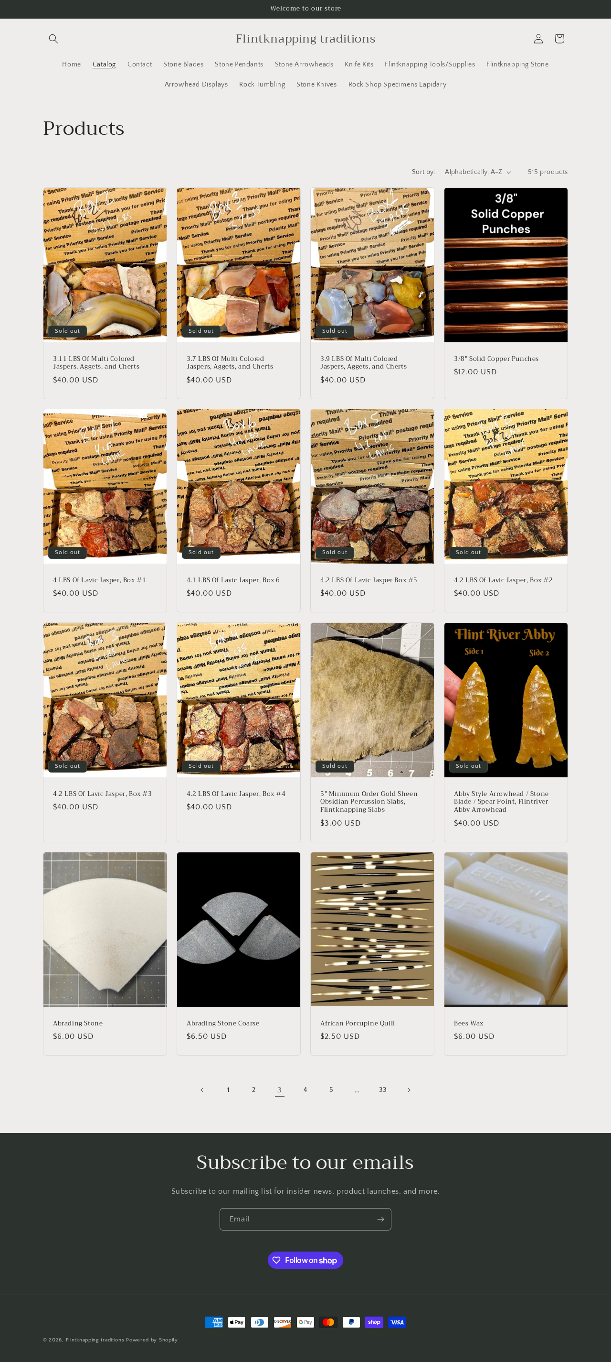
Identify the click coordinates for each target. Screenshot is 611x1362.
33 (382, 1090)
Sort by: (423, 172)
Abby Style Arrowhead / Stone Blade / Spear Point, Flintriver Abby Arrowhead (501, 802)
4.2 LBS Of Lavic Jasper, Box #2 (503, 581)
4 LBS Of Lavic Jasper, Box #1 (99, 581)
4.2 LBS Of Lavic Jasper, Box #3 (102, 794)
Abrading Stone (78, 1023)
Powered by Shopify (152, 1340)
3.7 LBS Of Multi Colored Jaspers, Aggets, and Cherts (230, 363)
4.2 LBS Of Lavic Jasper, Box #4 (236, 794)
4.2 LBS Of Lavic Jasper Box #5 (369, 581)
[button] (53, 38)
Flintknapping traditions (95, 1340)
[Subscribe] (380, 1219)
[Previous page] (202, 1089)
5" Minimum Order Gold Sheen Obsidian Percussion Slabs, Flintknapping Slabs (369, 802)
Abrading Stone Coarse (223, 1023)
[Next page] (408, 1089)
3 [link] (279, 1090)
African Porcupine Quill (357, 1023)
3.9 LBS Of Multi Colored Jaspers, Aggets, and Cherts (363, 363)
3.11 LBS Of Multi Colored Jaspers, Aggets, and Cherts (96, 363)
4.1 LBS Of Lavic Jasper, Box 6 (233, 581)
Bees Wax (469, 1023)
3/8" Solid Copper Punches (496, 359)
